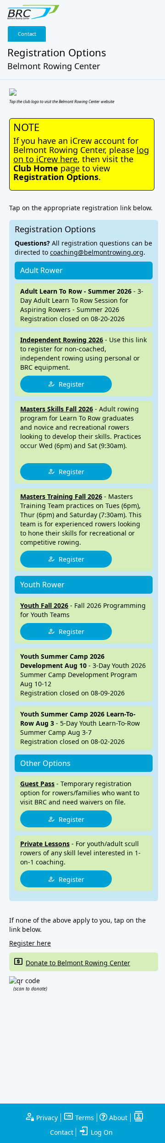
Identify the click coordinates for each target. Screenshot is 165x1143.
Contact (27, 33)
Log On (101, 1132)
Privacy (46, 1117)
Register (69, 384)
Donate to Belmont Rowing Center (78, 962)
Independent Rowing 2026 (61, 339)
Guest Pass (37, 783)
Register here (30, 943)
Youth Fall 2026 (44, 605)
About (117, 1117)
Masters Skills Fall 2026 (56, 409)
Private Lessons (45, 843)
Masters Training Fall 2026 (61, 496)
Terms (83, 1117)
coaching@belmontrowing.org (96, 252)
